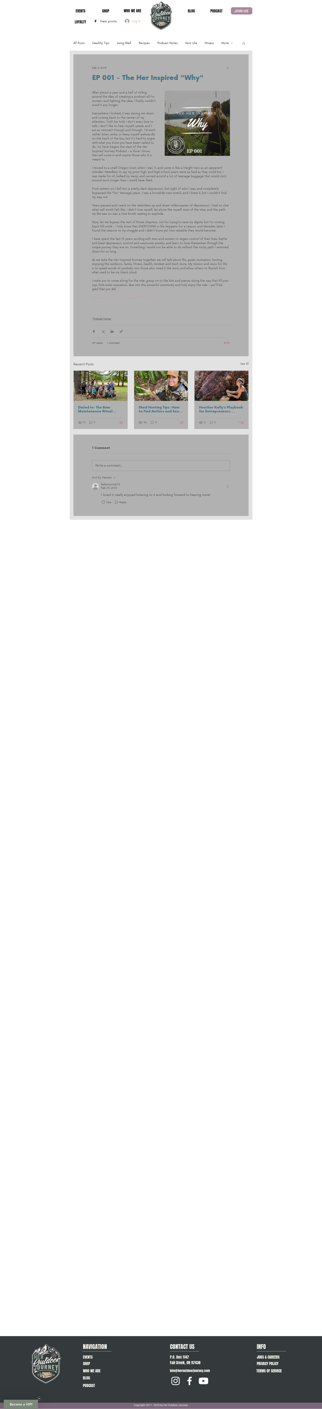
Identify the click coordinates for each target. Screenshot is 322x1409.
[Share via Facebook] (94, 331)
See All (244, 363)
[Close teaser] (39, 1398)
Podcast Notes (167, 43)
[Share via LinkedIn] (112, 331)
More (225, 43)
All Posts (79, 43)
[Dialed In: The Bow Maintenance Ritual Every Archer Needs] (100, 386)
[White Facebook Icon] (189, 1381)
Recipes (144, 43)
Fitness (209, 43)
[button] (244, 43)
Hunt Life (191, 43)
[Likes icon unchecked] (103, 502)
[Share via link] (121, 331)
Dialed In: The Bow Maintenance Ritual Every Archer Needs (95, 409)
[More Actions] (227, 486)
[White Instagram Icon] (175, 1381)
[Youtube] (203, 1381)
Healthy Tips (100, 43)
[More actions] (227, 68)
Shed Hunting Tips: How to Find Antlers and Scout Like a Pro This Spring (161, 409)
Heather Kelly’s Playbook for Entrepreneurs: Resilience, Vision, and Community (221, 409)
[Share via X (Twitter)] (103, 331)
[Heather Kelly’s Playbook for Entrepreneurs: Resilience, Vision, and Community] (221, 386)
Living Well (124, 43)
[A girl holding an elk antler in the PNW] (161, 386)
